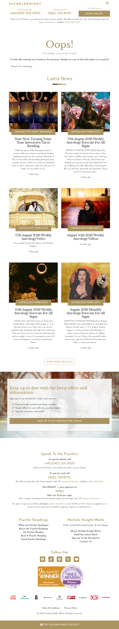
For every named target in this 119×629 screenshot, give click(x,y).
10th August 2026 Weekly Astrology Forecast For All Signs (33, 313)
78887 (59, 491)
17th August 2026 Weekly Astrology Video (33, 236)
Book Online (94, 14)
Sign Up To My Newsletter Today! (60, 421)
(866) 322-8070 (59, 13)
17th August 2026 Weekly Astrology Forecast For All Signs (85, 142)
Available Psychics (61, 625)
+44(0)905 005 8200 (24, 13)
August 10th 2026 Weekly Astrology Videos (85, 236)
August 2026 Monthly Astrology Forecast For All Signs (85, 313)
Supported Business (47, 22)
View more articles (60, 362)
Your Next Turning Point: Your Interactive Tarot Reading (33, 142)
